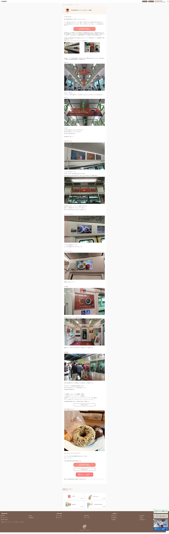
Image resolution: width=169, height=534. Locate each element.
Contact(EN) (145, 1)
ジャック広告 (87, 517)
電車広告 (3, 515)
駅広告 (31, 515)
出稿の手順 (142, 515)
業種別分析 (87, 515)
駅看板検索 (31, 517)
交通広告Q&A (115, 517)
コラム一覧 (66, 4)
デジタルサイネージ (5, 517)
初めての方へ (115, 515)
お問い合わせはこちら (84, 404)
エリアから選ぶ (59, 515)
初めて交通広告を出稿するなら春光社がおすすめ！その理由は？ (84, 29)
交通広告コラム (143, 519)
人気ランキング (59, 517)
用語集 (142, 517)
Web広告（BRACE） (5, 519)
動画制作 (114, 519)
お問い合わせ (151, 1)
